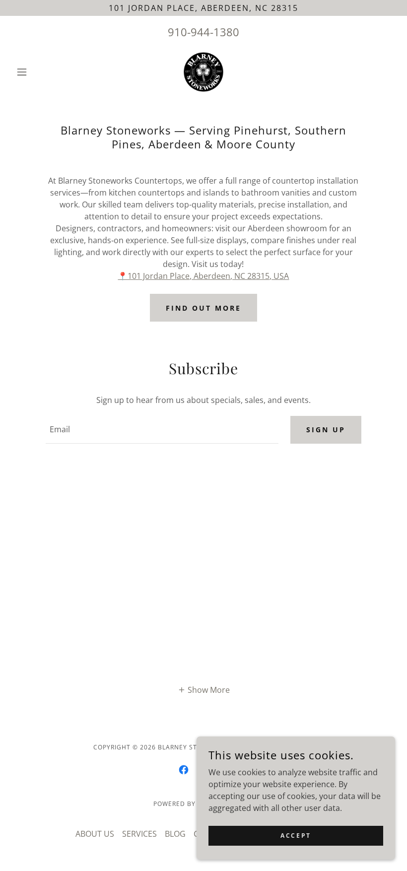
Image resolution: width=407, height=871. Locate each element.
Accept (295, 835)
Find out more (203, 308)
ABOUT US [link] (94, 833)
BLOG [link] (175, 833)
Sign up (325, 429)
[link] (203, 72)
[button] (40, 72)
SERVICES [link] (139, 833)
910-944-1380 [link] (203, 31)
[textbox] (162, 430)
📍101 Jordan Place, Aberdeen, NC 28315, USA (203, 275)
